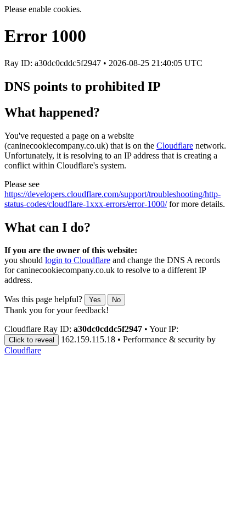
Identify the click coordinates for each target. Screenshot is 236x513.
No (116, 300)
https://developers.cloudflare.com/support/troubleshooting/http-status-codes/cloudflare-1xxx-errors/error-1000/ (112, 199)
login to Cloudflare (77, 260)
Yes (95, 300)
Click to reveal (31, 340)
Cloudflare (174, 145)
